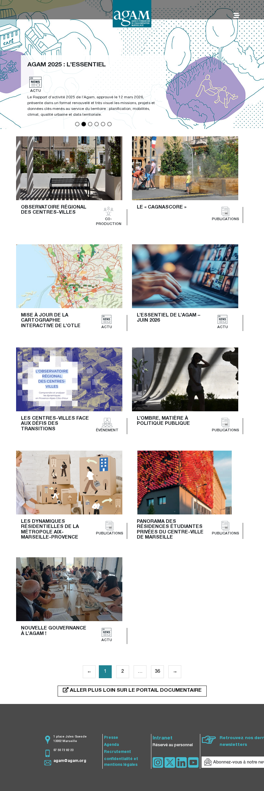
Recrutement (117, 752)
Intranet (163, 738)
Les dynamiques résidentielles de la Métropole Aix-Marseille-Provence (50, 529)
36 (157, 671)
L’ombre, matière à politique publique (163, 421)
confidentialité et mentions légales (121, 762)
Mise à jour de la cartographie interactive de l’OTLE (50, 320)
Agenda (111, 745)
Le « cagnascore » (161, 207)
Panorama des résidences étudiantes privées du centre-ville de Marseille (171, 529)
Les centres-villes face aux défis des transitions (55, 424)
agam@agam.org (69, 761)
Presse (111, 738)
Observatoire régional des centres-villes (54, 210)
